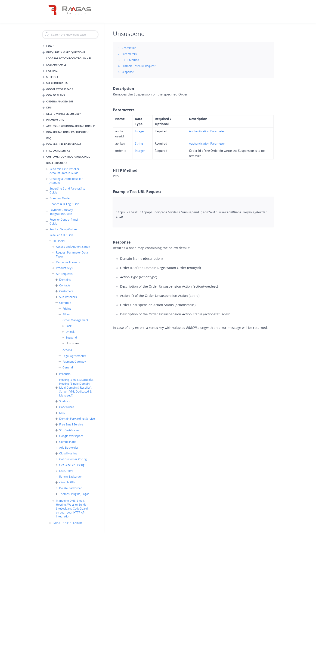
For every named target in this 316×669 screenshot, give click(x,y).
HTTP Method (130, 60)
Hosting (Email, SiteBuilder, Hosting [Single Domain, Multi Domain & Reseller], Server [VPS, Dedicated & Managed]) (76, 387)
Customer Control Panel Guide (68, 157)
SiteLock (52, 77)
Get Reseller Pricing (71, 465)
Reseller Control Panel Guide (64, 221)
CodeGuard (66, 407)
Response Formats (68, 262)
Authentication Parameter (207, 131)
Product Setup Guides (63, 229)
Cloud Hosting (68, 453)
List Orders (66, 470)
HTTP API (59, 241)
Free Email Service (58, 150)
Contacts (65, 285)
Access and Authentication (73, 246)
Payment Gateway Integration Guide (61, 212)
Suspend (71, 337)
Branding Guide (60, 198)
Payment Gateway (74, 361)
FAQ (48, 138)
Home (50, 46)
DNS (49, 107)
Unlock (70, 331)
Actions (67, 350)
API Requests (64, 274)
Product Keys (64, 268)
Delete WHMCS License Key (63, 114)
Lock (68, 326)
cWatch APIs (67, 482)
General (67, 367)
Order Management (59, 101)
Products (65, 374)
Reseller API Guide (61, 235)
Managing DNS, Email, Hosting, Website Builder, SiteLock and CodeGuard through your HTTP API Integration (72, 508)
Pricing (66, 308)
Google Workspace (59, 89)
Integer (140, 131)
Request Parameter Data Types (72, 254)
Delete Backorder (70, 488)
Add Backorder (68, 447)
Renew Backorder (70, 476)
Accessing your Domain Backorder (70, 126)
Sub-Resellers (68, 297)
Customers (66, 291)
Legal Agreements (74, 356)
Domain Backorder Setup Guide (67, 132)
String (139, 143)
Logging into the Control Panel (68, 58)
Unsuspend (73, 343)
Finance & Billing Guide (64, 204)
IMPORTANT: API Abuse (68, 523)
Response (127, 72)
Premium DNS (55, 120)
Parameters (129, 54)
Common (65, 302)
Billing (66, 314)
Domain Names (56, 65)
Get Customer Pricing (73, 459)
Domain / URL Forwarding (63, 144)
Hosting (52, 71)
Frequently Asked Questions (65, 52)
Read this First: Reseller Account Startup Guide (64, 171)
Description (128, 48)
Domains (65, 279)
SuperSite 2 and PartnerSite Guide (67, 190)
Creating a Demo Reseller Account (66, 180)
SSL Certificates (57, 83)
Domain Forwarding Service (77, 418)
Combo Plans (55, 95)
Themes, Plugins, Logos (74, 494)
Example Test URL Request (138, 66)
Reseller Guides (56, 163)
